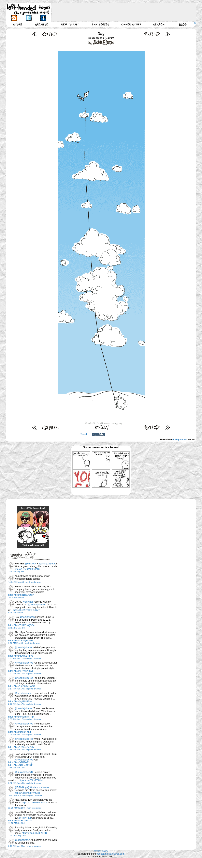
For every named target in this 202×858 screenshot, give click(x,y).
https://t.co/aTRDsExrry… (21, 762)
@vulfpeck (30, 563)
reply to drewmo (33, 582)
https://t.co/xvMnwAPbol (34, 802)
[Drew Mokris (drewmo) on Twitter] (11, 565)
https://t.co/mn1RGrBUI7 (21, 594)
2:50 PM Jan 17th (16, 734)
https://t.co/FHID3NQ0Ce (21, 625)
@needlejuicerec (37, 604)
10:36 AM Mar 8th (16, 582)
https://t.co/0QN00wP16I (27, 569)
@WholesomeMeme (38, 787)
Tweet (83, 434)
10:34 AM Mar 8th (16, 597)
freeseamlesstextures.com (110, 853)
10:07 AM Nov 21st (17, 795)
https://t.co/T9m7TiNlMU (31, 780)
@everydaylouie (47, 563)
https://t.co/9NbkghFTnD (21, 716)
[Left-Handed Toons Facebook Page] (43, 18)
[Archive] (41, 24)
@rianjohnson (27, 617)
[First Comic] (34, 33)
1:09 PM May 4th (16, 572)
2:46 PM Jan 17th (16, 768)
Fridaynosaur (179, 439)
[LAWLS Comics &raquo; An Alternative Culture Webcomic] (41, 519)
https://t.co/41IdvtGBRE (20, 765)
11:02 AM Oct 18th (16, 823)
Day (101, 33)
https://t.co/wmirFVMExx (27, 793)
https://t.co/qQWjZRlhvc (20, 655)
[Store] (18, 24)
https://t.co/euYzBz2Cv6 (21, 671)
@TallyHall (25, 817)
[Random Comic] (102, 427)
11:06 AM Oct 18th (16, 808)
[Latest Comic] (167, 33)
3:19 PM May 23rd (16, 846)
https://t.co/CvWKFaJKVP (26, 610)
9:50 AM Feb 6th (15, 643)
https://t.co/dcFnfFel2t (19, 732)
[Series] (100, 24)
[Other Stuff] (131, 24)
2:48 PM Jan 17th (16, 750)
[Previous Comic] (50, 33)
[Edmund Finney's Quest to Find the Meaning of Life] (25, 535)
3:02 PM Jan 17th (16, 673)
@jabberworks (22, 840)
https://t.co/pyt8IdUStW (20, 701)
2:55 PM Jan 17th (16, 719)
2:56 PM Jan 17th (16, 704)
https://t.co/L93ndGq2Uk (21, 747)
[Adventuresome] (25, 519)
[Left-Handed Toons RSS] (14, 18)
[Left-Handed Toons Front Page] (28, 9)
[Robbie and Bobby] (41, 535)
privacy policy (101, 851)
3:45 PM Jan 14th (16, 783)
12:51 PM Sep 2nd (17, 835)
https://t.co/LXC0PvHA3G (21, 686)
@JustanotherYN (24, 772)
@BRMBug (21, 787)
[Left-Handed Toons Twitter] (28, 18)
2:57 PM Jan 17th (16, 689)
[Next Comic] (151, 33)
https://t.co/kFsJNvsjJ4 (20, 820)
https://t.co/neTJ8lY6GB (34, 833)
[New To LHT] (70, 24)
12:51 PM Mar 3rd (16, 628)
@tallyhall (28, 601)
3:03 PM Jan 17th (16, 658)
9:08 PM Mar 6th (15, 613)
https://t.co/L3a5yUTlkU (20, 640)
